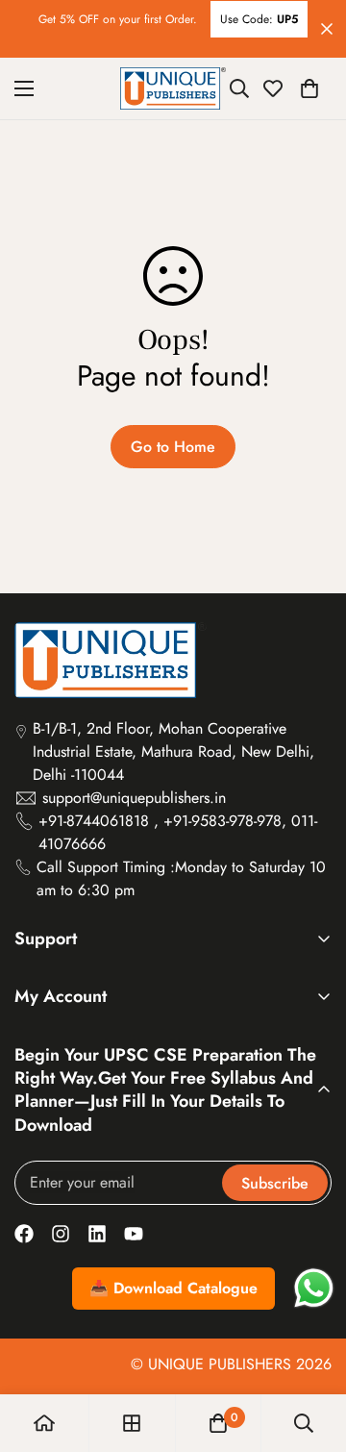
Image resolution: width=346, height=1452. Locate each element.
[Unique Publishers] (173, 88)
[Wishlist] (273, 88)
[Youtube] (133, 1233)
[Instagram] (60, 1233)
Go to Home (173, 447)
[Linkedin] (97, 1233)
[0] (309, 88)
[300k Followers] (24, 1233)
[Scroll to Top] (311, 1350)
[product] (44, 1423)
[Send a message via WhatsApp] (313, 1288)
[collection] (131, 1423)
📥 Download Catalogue (173, 1288)
